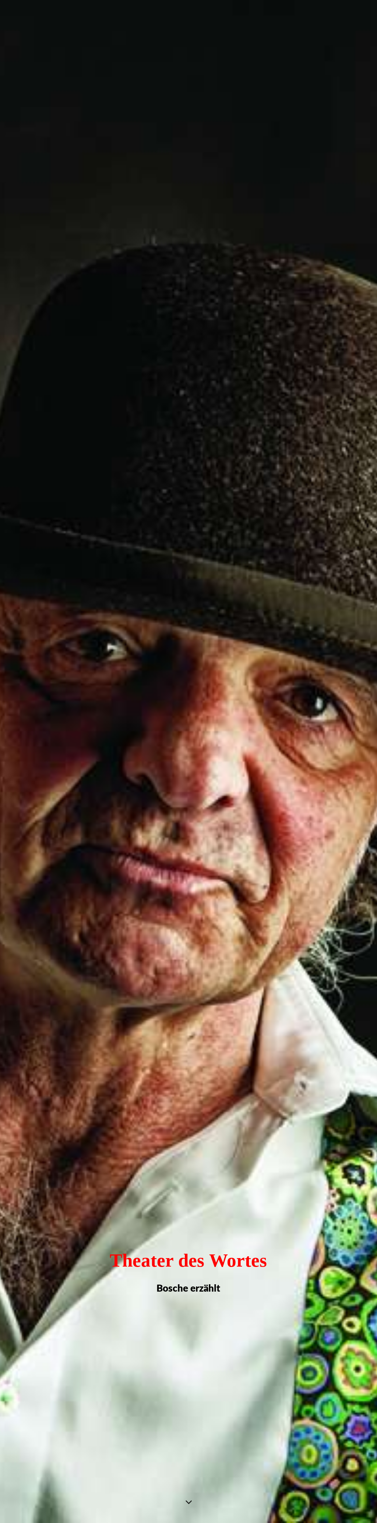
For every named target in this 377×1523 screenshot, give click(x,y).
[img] (188, 761)
